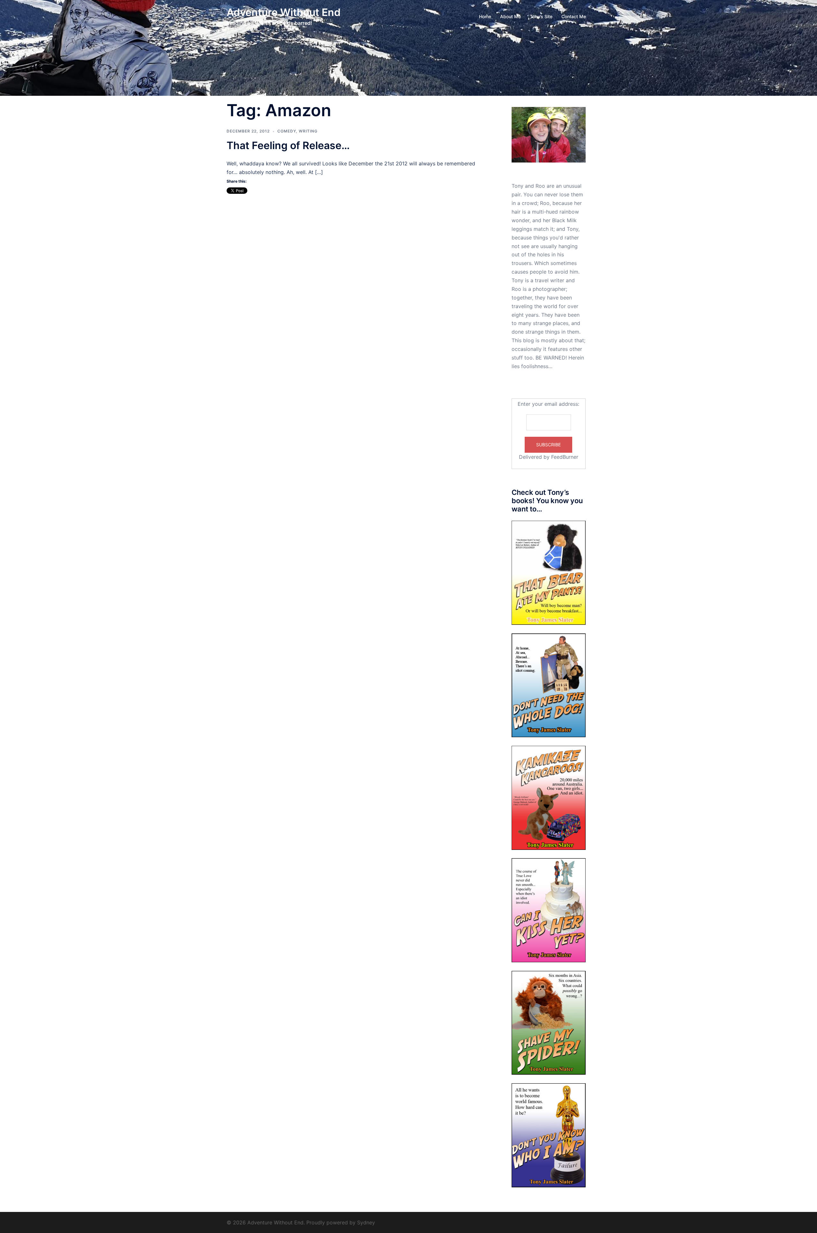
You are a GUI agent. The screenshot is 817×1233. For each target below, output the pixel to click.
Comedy (286, 131)
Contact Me (573, 16)
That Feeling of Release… (288, 145)
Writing (308, 131)
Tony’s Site (541, 16)
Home (485, 16)
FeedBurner (564, 457)
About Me (510, 16)
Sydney (366, 1222)
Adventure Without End (284, 12)
